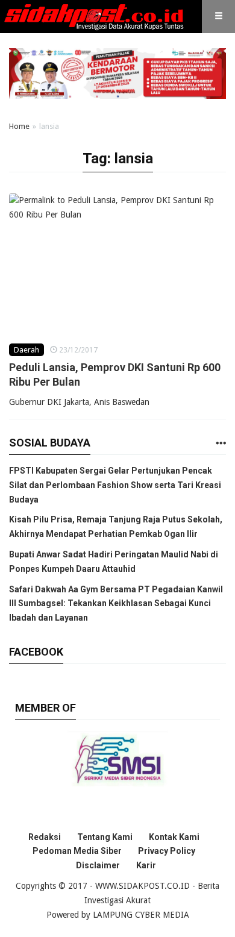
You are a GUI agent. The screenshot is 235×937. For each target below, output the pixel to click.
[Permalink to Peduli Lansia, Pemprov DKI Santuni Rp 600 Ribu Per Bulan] (117, 256)
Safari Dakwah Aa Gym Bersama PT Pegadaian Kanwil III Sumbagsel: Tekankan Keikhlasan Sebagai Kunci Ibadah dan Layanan (116, 603)
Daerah (26, 349)
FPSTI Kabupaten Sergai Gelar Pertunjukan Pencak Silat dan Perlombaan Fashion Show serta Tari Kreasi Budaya (115, 485)
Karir (146, 865)
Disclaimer (98, 865)
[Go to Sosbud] (220, 443)
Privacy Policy (166, 851)
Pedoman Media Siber (77, 851)
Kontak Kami (174, 837)
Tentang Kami (105, 837)
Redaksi (44, 837)
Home (19, 126)
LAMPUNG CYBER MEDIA (141, 915)
